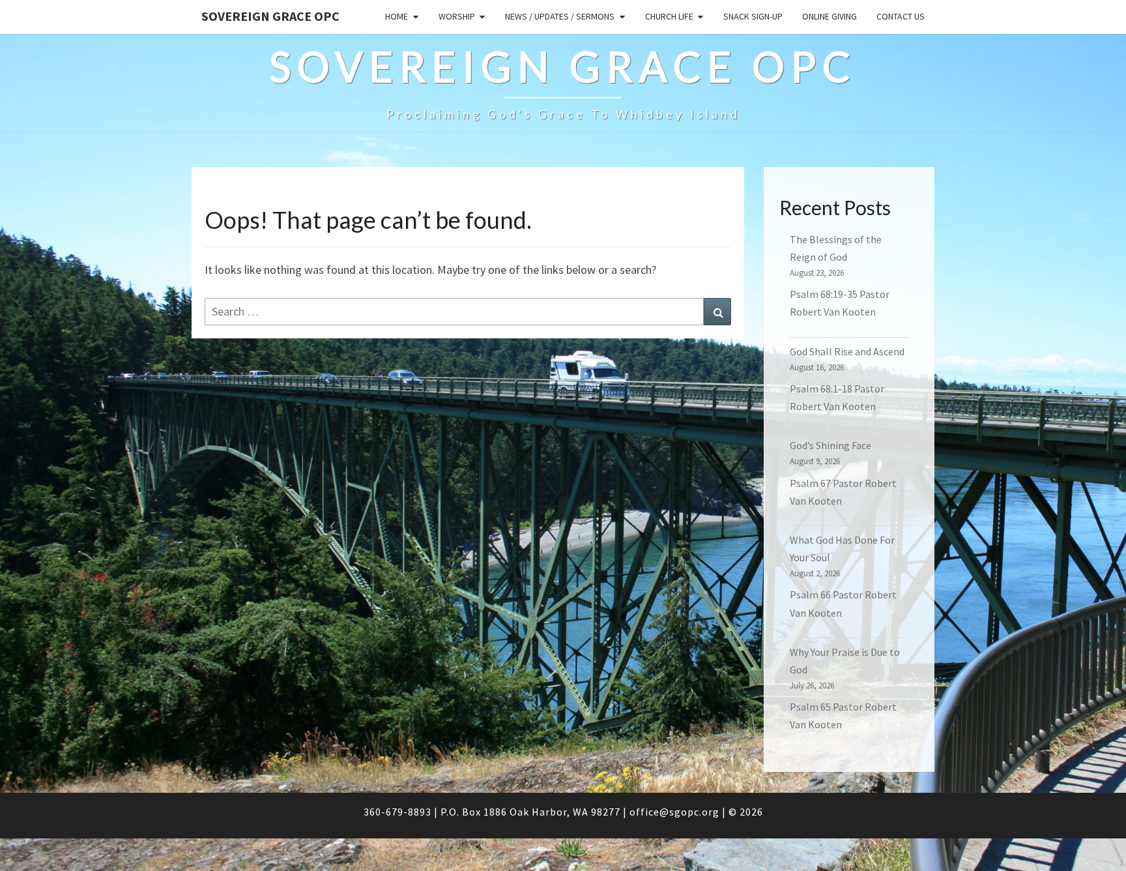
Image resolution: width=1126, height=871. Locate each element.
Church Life (669, 16)
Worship (457, 16)
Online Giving (829, 16)
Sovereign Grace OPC (270, 16)
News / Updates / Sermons (559, 16)
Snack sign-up (753, 16)
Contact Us (900, 16)
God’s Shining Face (830, 445)
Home (396, 16)
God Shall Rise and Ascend (847, 351)
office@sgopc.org (674, 811)
